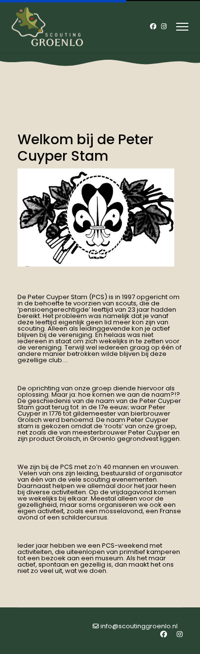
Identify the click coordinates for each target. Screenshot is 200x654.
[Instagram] (164, 26)
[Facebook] (153, 26)
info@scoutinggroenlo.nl (139, 626)
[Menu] (182, 27)
